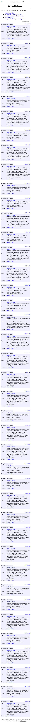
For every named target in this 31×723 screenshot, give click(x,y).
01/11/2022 (27, 198)
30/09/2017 (27, 701)
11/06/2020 (27, 425)
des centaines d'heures (13, 719)
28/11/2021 (27, 300)
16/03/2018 (27, 614)
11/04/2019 (27, 478)
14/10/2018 (27, 527)
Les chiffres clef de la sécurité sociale (14, 16)
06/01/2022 (27, 266)
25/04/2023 (27, 183)
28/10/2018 (27, 512)
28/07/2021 (27, 334)
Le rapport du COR (9, 19)
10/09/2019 (27, 444)
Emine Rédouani (11, 26)
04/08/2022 (27, 232)
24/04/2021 (27, 353)
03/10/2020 (27, 391)
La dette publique (9, 17)
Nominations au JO (17, 2)
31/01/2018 (27, 633)
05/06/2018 (27, 565)
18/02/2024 (27, 43)
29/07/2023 (27, 111)
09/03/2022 (27, 247)
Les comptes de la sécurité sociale (13, 14)
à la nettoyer (23, 721)
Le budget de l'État (9, 13)
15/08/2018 (27, 546)
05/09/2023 (27, 77)
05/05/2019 (27, 463)
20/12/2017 (27, 648)
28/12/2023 (27, 58)
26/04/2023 (27, 164)
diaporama (22, 19)
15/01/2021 (27, 372)
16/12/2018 (27, 493)
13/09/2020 (27, 410)
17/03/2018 (27, 599)
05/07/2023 (27, 130)
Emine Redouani (11, 45)
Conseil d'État (10, 38)
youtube (17, 19)
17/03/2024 (27, 24)
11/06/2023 (27, 145)
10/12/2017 (27, 667)
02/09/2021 (27, 314)
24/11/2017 (27, 686)
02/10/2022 (27, 213)
